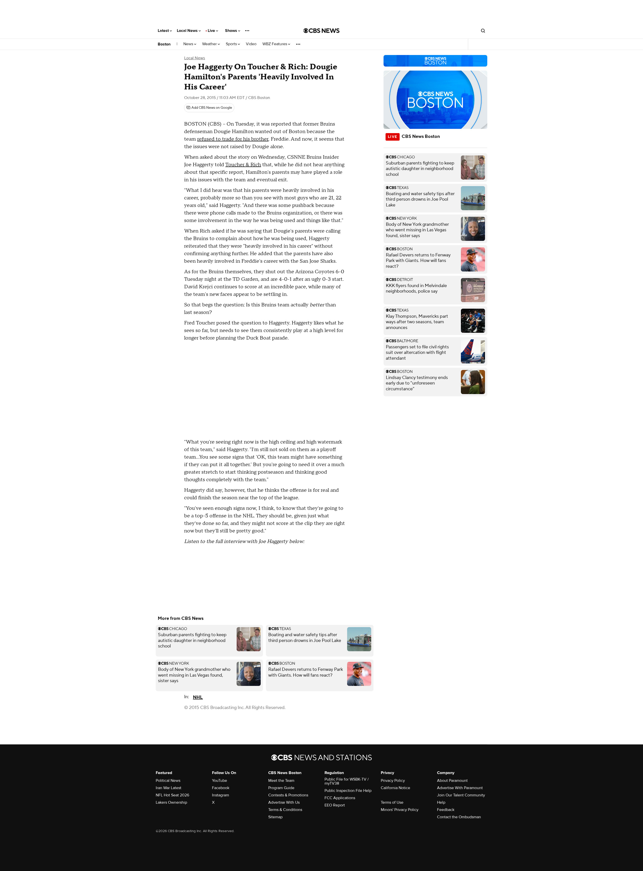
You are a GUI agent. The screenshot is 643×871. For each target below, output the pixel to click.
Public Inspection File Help (348, 791)
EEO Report (335, 805)
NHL (198, 697)
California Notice (395, 788)
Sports (232, 44)
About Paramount (452, 781)
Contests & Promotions (288, 795)
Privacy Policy (393, 781)
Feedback (445, 810)
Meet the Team (281, 781)
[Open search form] (483, 30)
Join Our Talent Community (461, 795)
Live (212, 30)
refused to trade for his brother (232, 139)
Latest (164, 31)
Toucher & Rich (243, 164)
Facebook (220, 788)
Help (441, 802)
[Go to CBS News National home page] (321, 30)
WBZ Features (275, 44)
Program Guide (281, 788)
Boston (164, 44)
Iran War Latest (168, 788)
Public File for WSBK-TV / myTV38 (347, 781)
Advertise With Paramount (460, 788)
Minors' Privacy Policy (399, 810)
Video (251, 44)
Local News (188, 31)
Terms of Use (392, 802)
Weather (210, 44)
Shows (231, 31)
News (188, 44)
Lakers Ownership (171, 802)
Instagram (220, 795)
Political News (168, 781)
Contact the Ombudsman (459, 817)
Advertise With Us (284, 802)
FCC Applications (340, 798)
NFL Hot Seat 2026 (172, 795)
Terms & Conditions (285, 810)
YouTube (219, 781)
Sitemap (275, 817)
